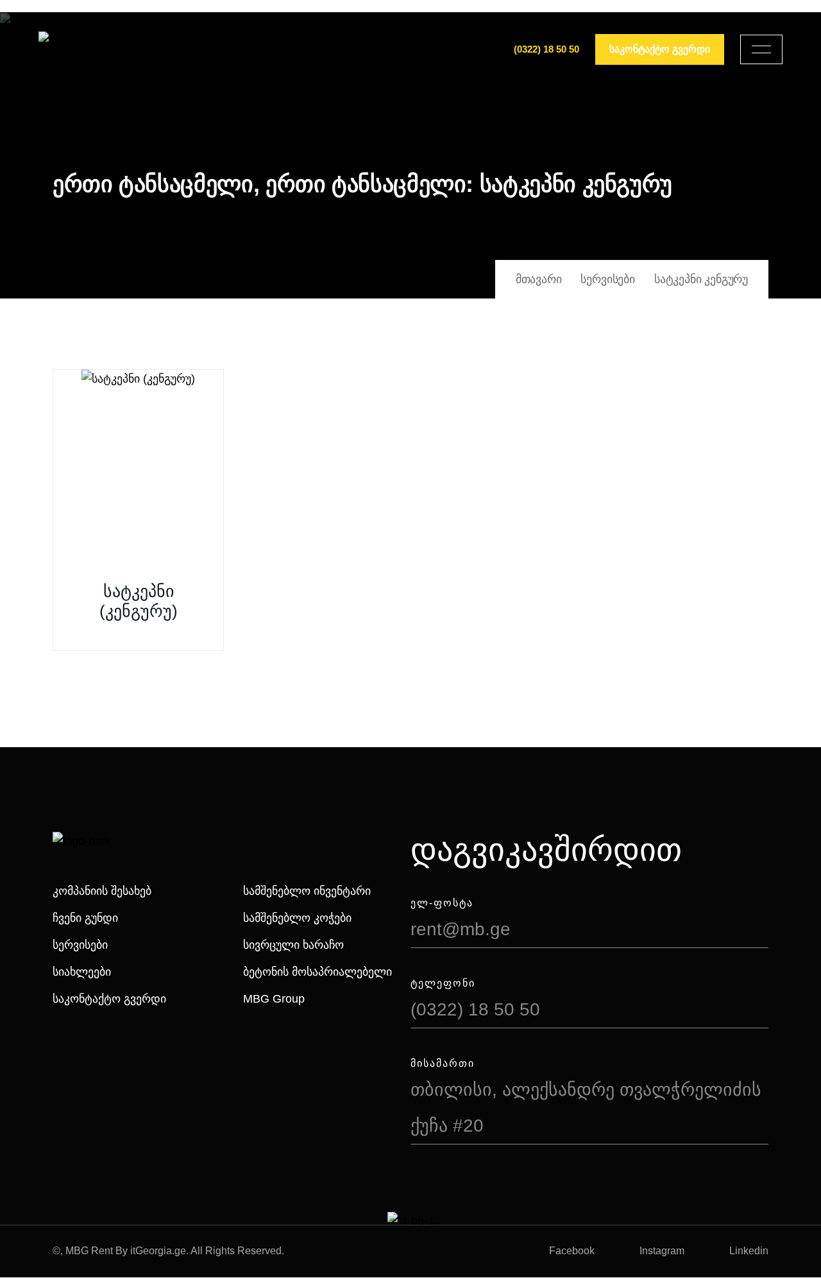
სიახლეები (82, 971)
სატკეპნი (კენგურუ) (138, 601)
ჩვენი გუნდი (85, 917)
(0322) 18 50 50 (546, 49)
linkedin (748, 1250)
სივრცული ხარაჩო (293, 944)
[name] (761, 49)
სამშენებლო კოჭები (297, 917)
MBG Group (274, 998)
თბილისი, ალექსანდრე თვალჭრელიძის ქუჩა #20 (585, 1108)
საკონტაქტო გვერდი (109, 998)
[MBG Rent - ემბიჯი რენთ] (84, 49)
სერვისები (80, 944)
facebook (572, 1250)
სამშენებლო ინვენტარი (307, 891)
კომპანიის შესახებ (102, 891)
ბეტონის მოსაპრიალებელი (317, 971)
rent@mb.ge (460, 929)
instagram (661, 1250)
